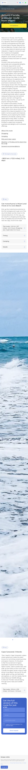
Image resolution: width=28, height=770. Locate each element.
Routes (8, 8)
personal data (9, 725)
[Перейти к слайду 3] (15, 639)
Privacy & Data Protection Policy (16, 762)
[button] (14, 26)
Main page (3, 8)
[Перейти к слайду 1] (12, 639)
